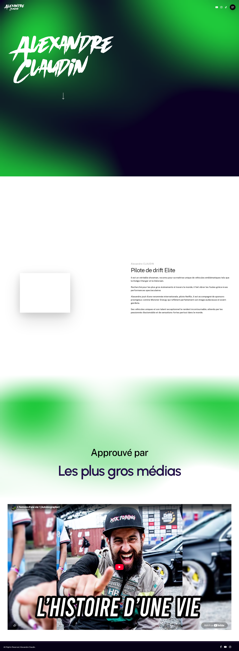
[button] (233, 7)
